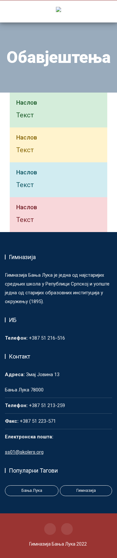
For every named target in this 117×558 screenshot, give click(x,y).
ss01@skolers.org (24, 452)
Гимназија (86, 490)
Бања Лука (31, 490)
